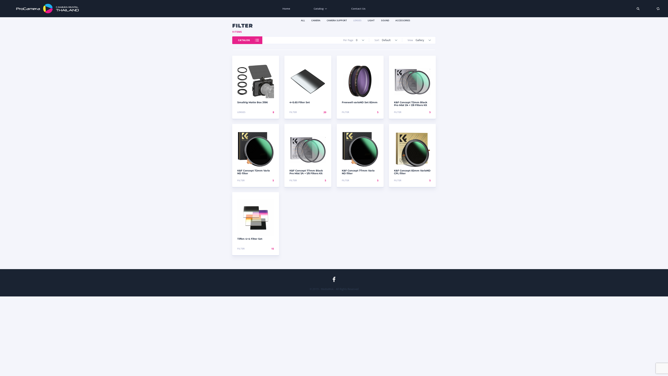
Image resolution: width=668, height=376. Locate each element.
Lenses (357, 20)
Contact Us (358, 8)
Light (371, 20)
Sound (385, 20)
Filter (293, 112)
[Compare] (658, 8)
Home (286, 8)
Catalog (319, 8)
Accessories (402, 20)
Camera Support (337, 20)
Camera (315, 20)
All (303, 20)
